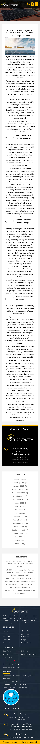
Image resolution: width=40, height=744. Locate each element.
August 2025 (19, 479)
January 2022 (18, 517)
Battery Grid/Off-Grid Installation (15, 681)
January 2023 (18, 486)
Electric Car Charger (29, 654)
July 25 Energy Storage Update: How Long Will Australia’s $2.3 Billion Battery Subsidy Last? (20, 572)
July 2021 (19, 537)
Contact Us (7, 640)
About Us (25, 631)
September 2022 (18, 500)
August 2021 (18, 533)
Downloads (7, 657)
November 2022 (18, 493)
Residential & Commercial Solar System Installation (18, 677)
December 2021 (18, 520)
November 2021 (18, 523)
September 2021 (18, 530)
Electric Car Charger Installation (15, 688)
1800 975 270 (21, 452)
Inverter (6, 654)
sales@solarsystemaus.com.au (21, 737)
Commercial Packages (26, 635)
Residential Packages (7, 635)
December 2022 (18, 489)
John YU (15, 36)
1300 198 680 (27, 729)
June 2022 (19, 510)
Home (5, 631)
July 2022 (19, 506)
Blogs (23, 640)
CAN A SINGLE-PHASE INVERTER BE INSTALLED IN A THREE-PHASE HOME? (20, 563)
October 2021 (18, 527)
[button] (36, 4)
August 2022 (19, 503)
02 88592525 (21, 457)
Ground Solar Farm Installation (14, 684)
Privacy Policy (26, 643)
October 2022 (18, 496)
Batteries (24, 651)
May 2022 (19, 513)
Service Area (7, 643)
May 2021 (19, 544)
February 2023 (19, 483)
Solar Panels (7, 651)
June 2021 (19, 540)
